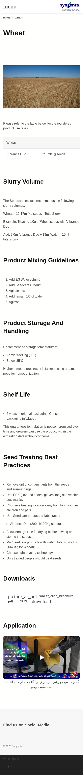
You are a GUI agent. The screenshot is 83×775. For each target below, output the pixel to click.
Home (6, 17)
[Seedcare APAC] (70, 5)
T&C (8, 767)
